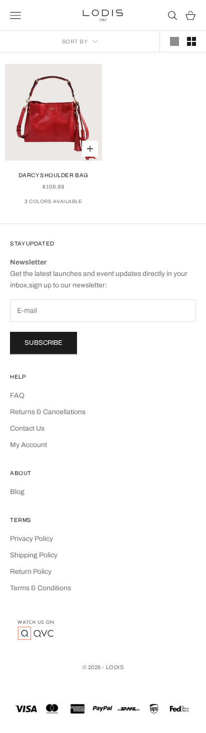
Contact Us (27, 428)
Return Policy (31, 571)
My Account (28, 445)
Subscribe (43, 342)
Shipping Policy (34, 555)
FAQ (17, 395)
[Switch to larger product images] (174, 41)
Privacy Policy (31, 538)
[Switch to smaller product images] (191, 41)
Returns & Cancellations (48, 412)
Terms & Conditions (40, 588)
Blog (17, 491)
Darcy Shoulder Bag (53, 175)
